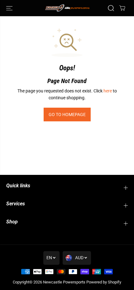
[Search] (111, 8)
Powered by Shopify (103, 282)
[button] (10, 8)
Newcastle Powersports (64, 282)
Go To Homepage (67, 114)
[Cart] (122, 8)
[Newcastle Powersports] (67, 7)
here (107, 90)
